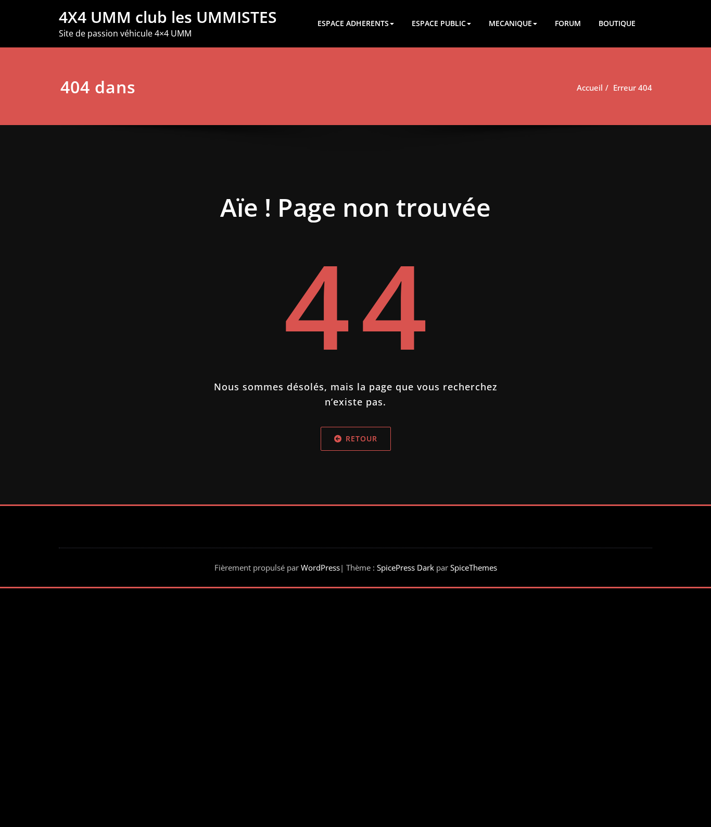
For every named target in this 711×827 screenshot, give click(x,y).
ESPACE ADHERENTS (353, 23)
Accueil (590, 87)
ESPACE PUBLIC (439, 23)
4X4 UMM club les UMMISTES (168, 17)
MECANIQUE (510, 23)
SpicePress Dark (405, 567)
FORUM (568, 23)
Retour (361, 438)
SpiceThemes (472, 567)
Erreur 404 (632, 87)
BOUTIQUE (617, 23)
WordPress (320, 567)
